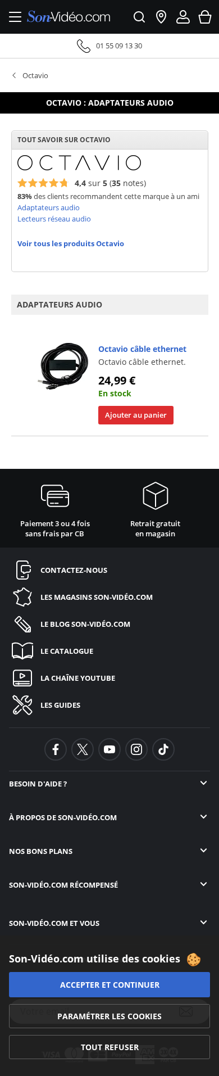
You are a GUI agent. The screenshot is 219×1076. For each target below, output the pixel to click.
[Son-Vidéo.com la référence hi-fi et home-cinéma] (68, 17)
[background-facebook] (55, 749)
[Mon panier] (205, 17)
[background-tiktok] (163, 749)
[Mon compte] (183, 17)
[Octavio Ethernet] (63, 365)
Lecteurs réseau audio (54, 219)
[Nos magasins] (161, 17)
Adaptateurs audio (48, 207)
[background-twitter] (82, 749)
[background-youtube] (109, 749)
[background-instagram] (136, 749)
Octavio (35, 75)
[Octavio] (79, 162)
